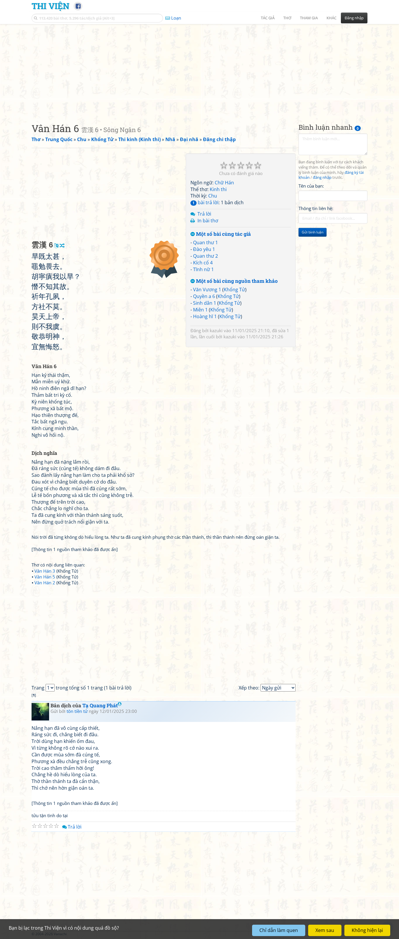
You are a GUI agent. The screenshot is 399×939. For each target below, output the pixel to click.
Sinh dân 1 (204, 303)
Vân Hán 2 (44, 582)
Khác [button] (331, 17)
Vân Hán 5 (44, 577)
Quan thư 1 (205, 242)
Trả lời (204, 214)
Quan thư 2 (205, 256)
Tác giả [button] (268, 17)
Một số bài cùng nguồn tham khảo (236, 281)
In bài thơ (207, 220)
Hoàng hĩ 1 (205, 316)
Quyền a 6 (204, 296)
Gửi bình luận (312, 232)
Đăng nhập (354, 17)
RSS (364, 933)
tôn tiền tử (77, 711)
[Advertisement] (199, 69)
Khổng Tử (234, 289)
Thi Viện (50, 5)
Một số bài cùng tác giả (223, 234)
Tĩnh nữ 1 (203, 269)
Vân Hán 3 (44, 571)
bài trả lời (205, 202)
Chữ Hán (224, 182)
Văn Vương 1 (207, 289)
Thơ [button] (287, 17)
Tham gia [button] (309, 17)
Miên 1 (200, 309)
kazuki (216, 330)
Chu (212, 196)
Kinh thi (218, 189)
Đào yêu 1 (204, 249)
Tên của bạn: (311, 186)
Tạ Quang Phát (100, 705)
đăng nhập (322, 177)
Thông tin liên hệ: (316, 209)
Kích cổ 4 (203, 262)
